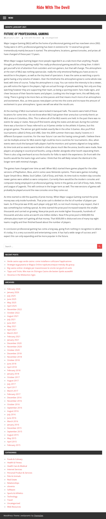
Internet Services (14, 469)
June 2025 (11, 299)
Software (11, 489)
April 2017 (12, 387)
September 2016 (14, 407)
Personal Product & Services (19, 472)
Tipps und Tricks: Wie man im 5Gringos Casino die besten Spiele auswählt (40, 271)
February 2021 (13, 336)
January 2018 (13, 373)
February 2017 (13, 394)
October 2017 (13, 377)
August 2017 (13, 380)
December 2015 (14, 428)
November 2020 (14, 346)
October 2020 (13, 350)
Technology (12, 496)
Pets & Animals (14, 476)
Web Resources (14, 506)
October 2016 (13, 404)
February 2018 (13, 370)
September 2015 (14, 431)
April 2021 (12, 329)
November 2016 (14, 401)
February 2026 (13, 289)
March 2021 (12, 333)
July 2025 (11, 295)
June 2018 (11, 363)
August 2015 (13, 435)
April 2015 (12, 441)
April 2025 (12, 306)
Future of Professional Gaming (26, 34)
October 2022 (13, 312)
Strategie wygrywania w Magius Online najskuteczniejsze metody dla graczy (40, 264)
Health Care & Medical (17, 466)
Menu (10, 18)
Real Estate (12, 479)
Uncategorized (51, 37)
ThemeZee (38, 515)
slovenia (11, 486)
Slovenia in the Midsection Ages (21, 275)
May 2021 (11, 326)
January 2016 (13, 424)
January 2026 (13, 292)
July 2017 (11, 384)
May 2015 (11, 438)
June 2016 (11, 418)
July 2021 (11, 319)
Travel (10, 500)
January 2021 (13, 340)
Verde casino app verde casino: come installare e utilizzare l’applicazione (39, 261)
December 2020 (14, 343)
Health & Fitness (14, 462)
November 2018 (14, 356)
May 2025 (11, 302)
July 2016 (11, 414)
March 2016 (12, 421)
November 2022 (14, 309)
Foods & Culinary (14, 459)
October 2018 (13, 360)
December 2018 (14, 353)
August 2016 (13, 411)
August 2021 (13, 316)
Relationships (13, 483)
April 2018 (12, 367)
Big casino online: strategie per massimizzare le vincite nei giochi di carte (39, 268)
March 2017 (12, 390)
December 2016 (14, 397)
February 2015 (13, 445)
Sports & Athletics (15, 493)
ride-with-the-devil (32, 37)
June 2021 (11, 323)
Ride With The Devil (53, 7)
